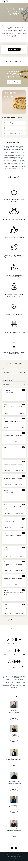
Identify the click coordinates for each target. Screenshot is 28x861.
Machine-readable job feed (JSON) (14, 856)
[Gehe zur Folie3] (15, 86)
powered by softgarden (14, 858)
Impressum (9, 854)
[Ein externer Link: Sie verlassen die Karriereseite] (4, 1)
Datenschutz (16, 854)
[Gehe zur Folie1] (12, 86)
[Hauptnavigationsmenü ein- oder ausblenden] (26, 1)
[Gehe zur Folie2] (14, 86)
